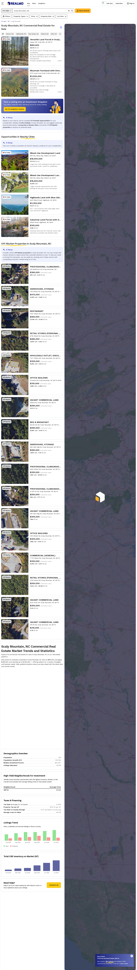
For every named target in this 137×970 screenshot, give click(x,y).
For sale (3, 21)
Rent (34, 3)
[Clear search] (68, 10)
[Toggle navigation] (3, 3)
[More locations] (60, 34)
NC (9, 21)
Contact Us (53, 885)
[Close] (132, 956)
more (60, 60)
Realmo (15, 3)
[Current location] (2, 34)
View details (32, 51)
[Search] (72, 10)
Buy (28, 3)
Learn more (123, 963)
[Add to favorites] (26, 39)
